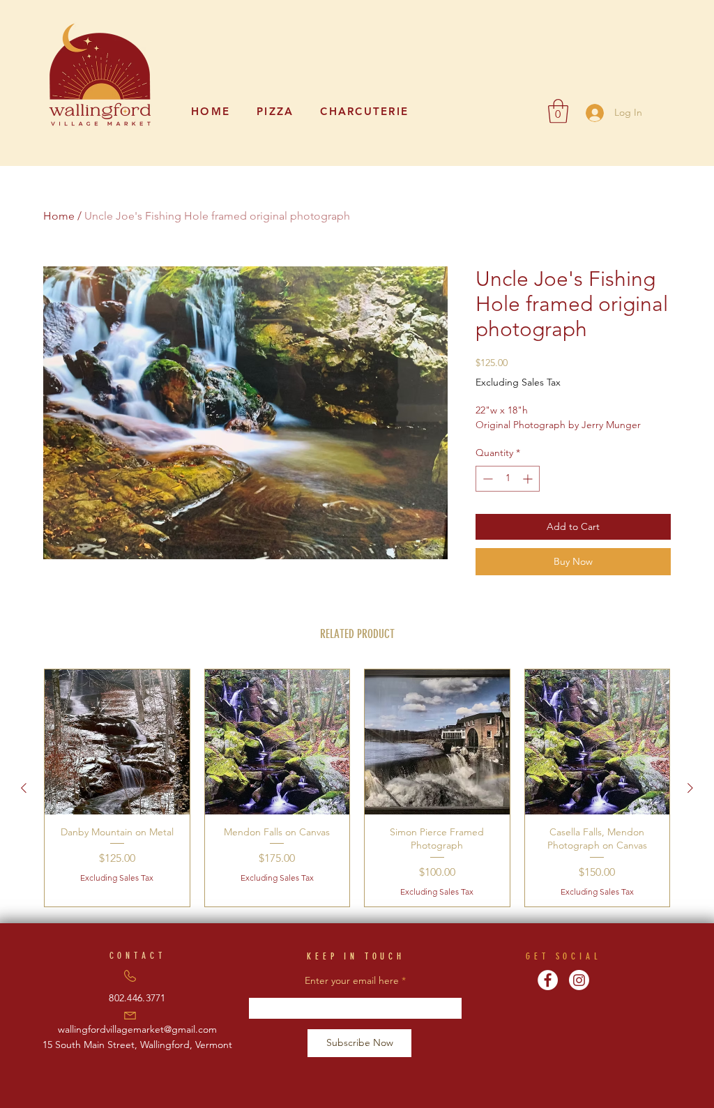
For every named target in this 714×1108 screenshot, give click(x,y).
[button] (558, 111)
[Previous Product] (23, 788)
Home (59, 215)
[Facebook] (548, 980)
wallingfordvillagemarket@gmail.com (137, 1029)
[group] (357, 787)
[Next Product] (690, 788)
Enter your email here (352, 980)
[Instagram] (579, 980)
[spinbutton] (507, 478)
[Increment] (529, 478)
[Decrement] (486, 478)
